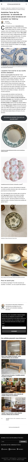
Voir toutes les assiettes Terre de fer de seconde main (14, 118)
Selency (24, 44)
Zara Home (5, 195)
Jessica (7, 21)
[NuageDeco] (14, 4)
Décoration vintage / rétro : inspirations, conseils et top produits (16, 419)
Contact (8, 459)
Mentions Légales (20, 459)
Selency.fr (15, 101)
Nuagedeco (3, 8)
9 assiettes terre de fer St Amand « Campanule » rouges (11, 184)
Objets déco (8, 8)
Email (3, 325)
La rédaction (13, 459)
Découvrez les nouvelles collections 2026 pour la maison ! (14, 1)
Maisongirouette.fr (5, 76)
